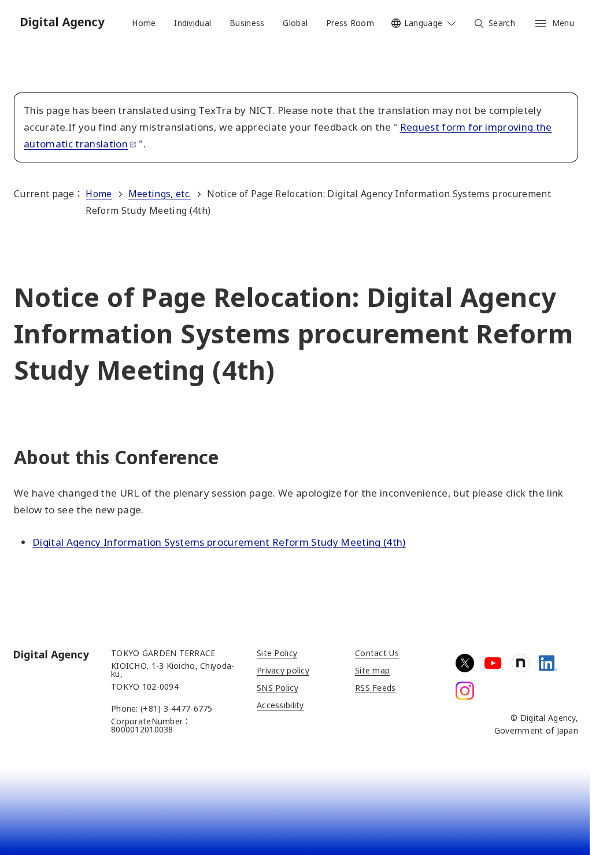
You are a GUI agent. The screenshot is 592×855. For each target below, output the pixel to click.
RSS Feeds (375, 687)
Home (99, 193)
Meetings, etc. (159, 193)
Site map (372, 670)
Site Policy (277, 652)
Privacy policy (283, 670)
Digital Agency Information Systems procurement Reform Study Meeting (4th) (219, 542)
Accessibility (280, 704)
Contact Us (377, 652)
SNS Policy (277, 687)
